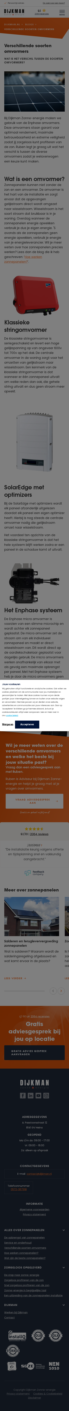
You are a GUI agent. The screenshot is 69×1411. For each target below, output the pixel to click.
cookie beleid (12, 715)
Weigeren (7, 724)
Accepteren (27, 724)
